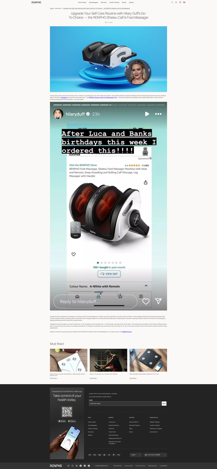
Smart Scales (92, 422)
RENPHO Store (127, 332)
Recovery (91, 432)
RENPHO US (104, 466)
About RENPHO (134, 422)
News (131, 432)
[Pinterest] (85, 466)
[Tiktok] (89, 466)
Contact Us (112, 422)
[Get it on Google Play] (72, 421)
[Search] (172, 2)
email (90, 400)
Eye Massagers (92, 425)
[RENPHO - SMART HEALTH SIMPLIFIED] (56, 466)
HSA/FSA (111, 428)
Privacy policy (128, 466)
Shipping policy (152, 466)
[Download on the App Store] (62, 421)
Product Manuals (114, 425)
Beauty (90, 435)
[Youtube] (77, 466)
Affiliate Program (155, 422)
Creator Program (155, 425)
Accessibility (163, 466)
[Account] (176, 2)
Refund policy (118, 466)
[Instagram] (68, 466)
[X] (72, 466)
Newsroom (58, 8)
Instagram (64, 97)
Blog (130, 428)
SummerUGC (154, 432)
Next (164, 403)
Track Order (112, 432)
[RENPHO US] (36, 2)
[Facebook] (81, 466)
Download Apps (113, 435)
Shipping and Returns (115, 438)
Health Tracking (93, 428)
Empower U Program (156, 428)
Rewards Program (134, 425)
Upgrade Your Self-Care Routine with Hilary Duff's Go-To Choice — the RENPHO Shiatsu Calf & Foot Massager (96, 8)
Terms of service (140, 466)
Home (52, 8)
